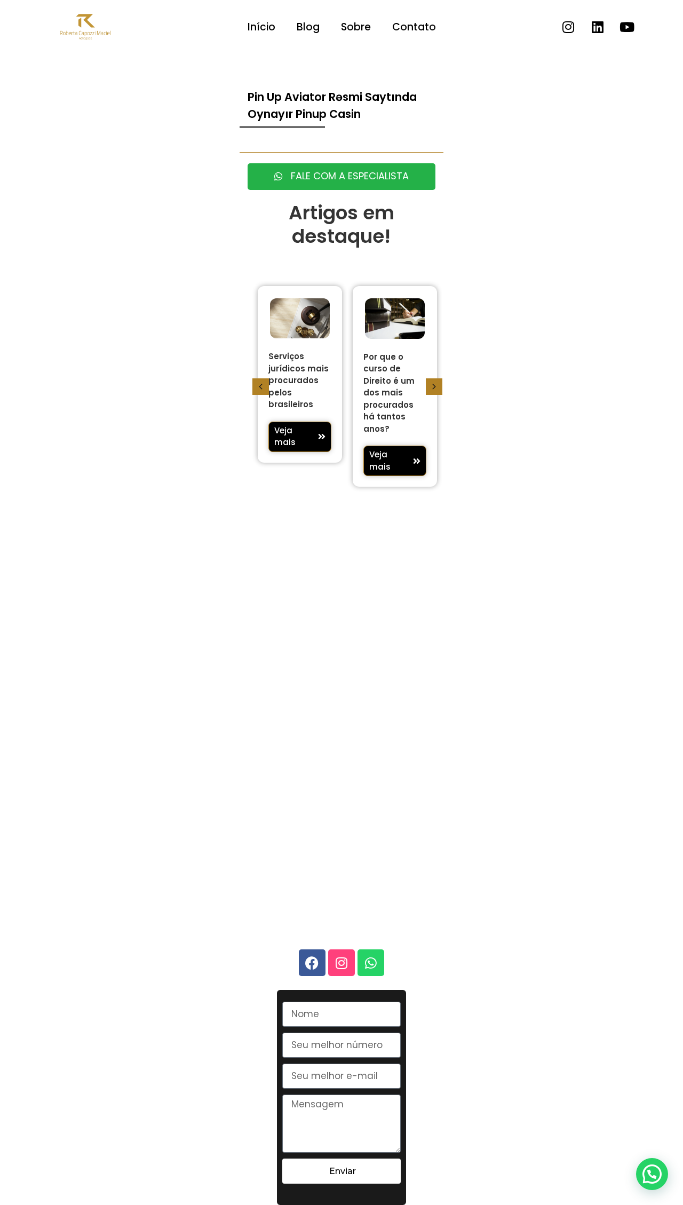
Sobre (356, 27)
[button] (260, 386)
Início (261, 27)
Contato (414, 27)
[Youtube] (627, 27)
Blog (308, 27)
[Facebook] (312, 962)
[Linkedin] (597, 27)
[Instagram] (568, 27)
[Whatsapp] (371, 962)
